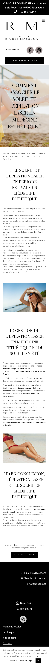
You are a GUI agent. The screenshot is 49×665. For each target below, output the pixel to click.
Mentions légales (12, 626)
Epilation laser (28, 153)
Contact (7, 643)
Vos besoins (9, 637)
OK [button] (38, 660)
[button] (24, 12)
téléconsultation (35, 525)
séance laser (22, 264)
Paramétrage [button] (26, 660)
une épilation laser (28, 237)
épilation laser (26, 176)
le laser (24, 232)
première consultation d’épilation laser (20, 523)
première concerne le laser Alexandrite (22, 215)
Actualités (15, 153)
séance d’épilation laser (20, 255)
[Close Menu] (11, 2)
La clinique (8, 632)
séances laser (37, 240)
